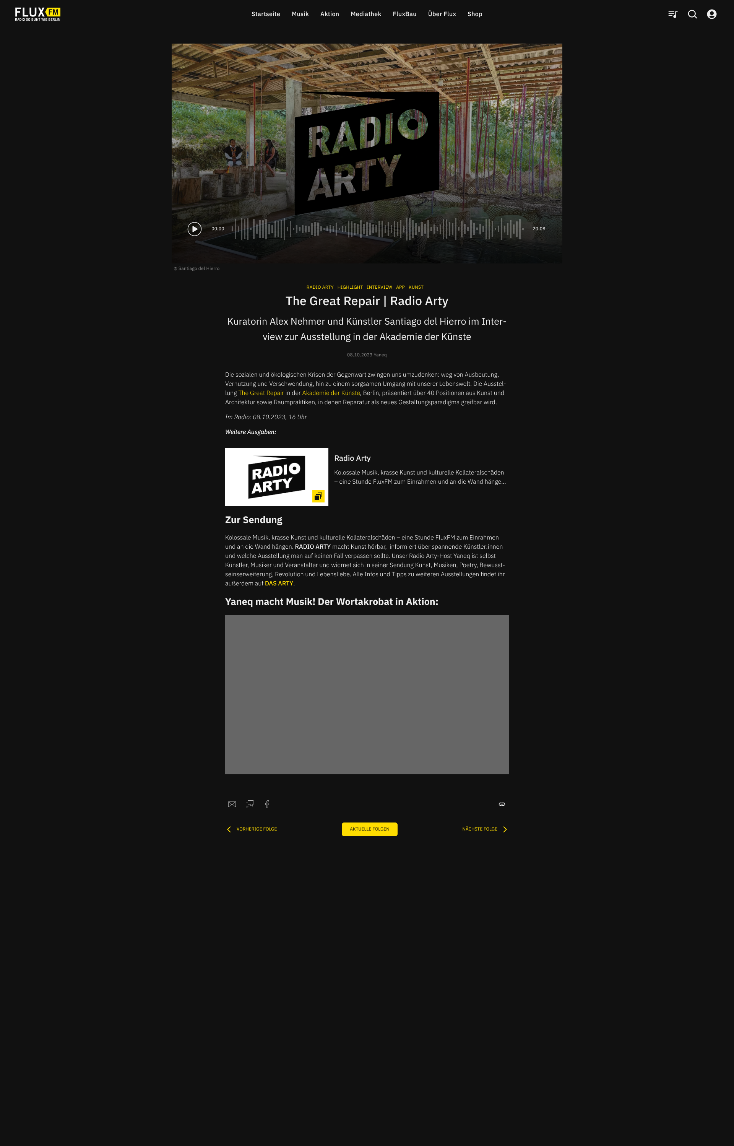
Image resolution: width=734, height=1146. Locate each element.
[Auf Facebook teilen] (267, 804)
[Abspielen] (194, 229)
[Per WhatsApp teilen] (250, 804)
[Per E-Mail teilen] (232, 804)
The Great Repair (261, 393)
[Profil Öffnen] (712, 14)
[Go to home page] (37, 14)
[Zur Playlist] (673, 14)
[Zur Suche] (692, 14)
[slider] (378, 229)
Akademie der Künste (331, 393)
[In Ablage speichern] (502, 804)
